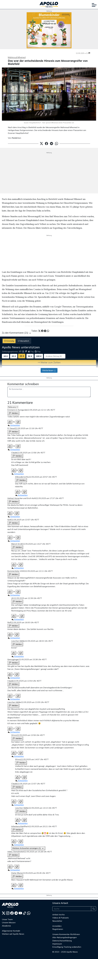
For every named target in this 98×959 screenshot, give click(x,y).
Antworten (15, 425)
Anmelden (57, 926)
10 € (5, 356)
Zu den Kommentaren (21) (15, 332)
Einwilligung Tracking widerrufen (66, 947)
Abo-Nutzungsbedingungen (64, 937)
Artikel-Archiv (58, 914)
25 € (22, 356)
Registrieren (57, 929)
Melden (14, 413)
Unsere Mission (9, 922)
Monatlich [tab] (24, 341)
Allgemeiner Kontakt (11, 931)
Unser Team (7, 919)
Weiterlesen (48, 370)
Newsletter (57, 921)
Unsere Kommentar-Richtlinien (66, 934)
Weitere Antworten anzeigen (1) (26, 848)
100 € (38, 356)
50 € (30, 356)
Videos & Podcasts (60, 917)
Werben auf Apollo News (13, 934)
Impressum (57, 944)
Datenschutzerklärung (62, 940)
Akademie (6, 926)
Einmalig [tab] (10, 341)
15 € (14, 356)
